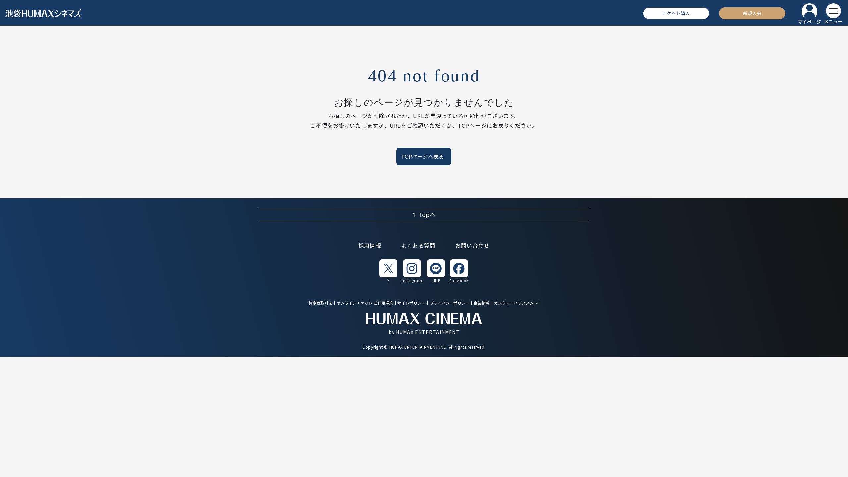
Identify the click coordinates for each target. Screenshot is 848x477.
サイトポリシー (411, 303)
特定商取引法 (320, 303)
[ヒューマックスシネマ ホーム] (43, 13)
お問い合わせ (472, 246)
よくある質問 (418, 246)
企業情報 (482, 303)
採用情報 (369, 246)
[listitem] (388, 270)
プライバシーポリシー (449, 303)
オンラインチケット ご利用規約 (365, 303)
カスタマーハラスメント (516, 303)
